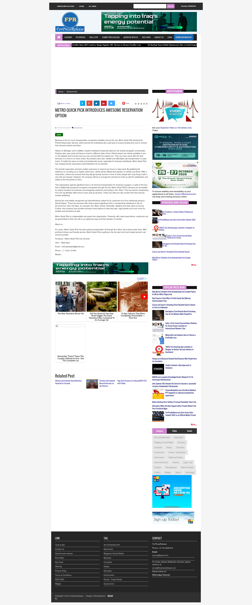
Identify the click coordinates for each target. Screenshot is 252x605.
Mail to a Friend (65, 103)
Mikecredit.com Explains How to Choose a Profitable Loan (180, 336)
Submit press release (64, 553)
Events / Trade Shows (177, 452)
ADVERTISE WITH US (131, 37)
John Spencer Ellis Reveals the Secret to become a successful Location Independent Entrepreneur (174, 385)
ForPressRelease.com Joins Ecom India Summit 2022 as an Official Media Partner (180, 413)
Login (169, 37)
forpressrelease (76, 595)
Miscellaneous (171, 467)
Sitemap (58, 566)
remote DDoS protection (185, 194)
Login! (81, 6)
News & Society (187, 467)
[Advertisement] (126, 69)
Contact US (159, 37)
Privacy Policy (61, 570)
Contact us (59, 549)
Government (72, 91)
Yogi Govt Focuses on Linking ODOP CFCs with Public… (132, 382)
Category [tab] (159, 430)
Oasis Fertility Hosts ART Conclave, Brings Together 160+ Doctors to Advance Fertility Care (83, 45)
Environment (159, 452)
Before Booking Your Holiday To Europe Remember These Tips (174, 402)
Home (60, 91)
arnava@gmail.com (160, 555)
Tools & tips (60, 544)
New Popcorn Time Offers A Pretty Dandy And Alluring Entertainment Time (171, 299)
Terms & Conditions (63, 575)
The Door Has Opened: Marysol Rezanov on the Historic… (107, 383)
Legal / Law (187, 462)
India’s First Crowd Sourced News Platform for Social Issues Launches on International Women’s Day (181, 326)
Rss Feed (59, 562)
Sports (178, 472)
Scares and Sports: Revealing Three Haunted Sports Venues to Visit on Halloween (173, 306)
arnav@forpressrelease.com (164, 568)
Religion (168, 472)
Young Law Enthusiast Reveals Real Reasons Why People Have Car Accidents (174, 360)
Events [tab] (189, 430)
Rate (127, 103)
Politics (157, 472)
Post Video (59, 557)
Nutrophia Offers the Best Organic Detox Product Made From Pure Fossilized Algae (174, 407)
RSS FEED (59, 579)
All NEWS (92, 6)
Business (181, 442)
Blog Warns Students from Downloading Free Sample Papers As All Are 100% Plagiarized (174, 293)
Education (180, 447)
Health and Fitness (176, 457)
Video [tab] (174, 430)
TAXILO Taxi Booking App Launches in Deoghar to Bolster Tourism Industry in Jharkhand (179, 349)
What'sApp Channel (161, 574)
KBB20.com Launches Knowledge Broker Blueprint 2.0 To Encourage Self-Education (172, 378)
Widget (58, 583)
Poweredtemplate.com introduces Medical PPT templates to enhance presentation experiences (180, 393)
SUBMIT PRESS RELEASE (111, 37)
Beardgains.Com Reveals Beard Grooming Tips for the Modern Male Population (180, 312)
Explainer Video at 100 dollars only (176, 127)
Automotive (178, 437)
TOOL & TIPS (93, 37)
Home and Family (161, 462)
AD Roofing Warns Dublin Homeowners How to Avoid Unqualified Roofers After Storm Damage (164, 45)
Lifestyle (157, 467)
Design (169, 447)
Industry (176, 462)
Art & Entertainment (162, 437)
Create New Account (65, 6)
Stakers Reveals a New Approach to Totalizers (178, 366)
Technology (189, 472)
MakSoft (110, 596)
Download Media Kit (184, 37)
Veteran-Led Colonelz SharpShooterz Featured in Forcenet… (68, 382)
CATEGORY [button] (68, 37)
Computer (158, 447)
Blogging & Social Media (163, 442)
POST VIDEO (146, 37)
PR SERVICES (80, 37)
